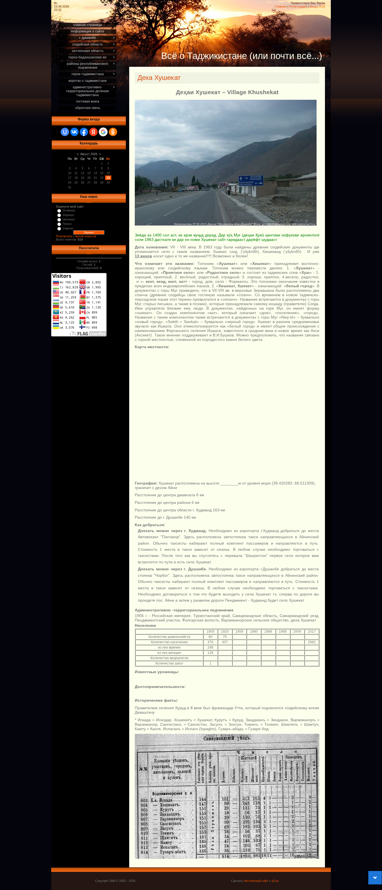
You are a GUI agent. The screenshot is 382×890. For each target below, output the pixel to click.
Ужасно (68, 228)
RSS (322, 6)
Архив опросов (85, 236)
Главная (281, 6)
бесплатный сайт (256, 880)
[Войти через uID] (65, 132)
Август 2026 (88, 154)
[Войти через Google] (103, 131)
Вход (313, 6)
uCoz (275, 880)
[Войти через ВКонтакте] (74, 132)
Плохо (67, 224)
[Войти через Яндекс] (93, 132)
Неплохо (69, 219)
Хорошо (68, 215)
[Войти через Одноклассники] (113, 132)
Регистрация (298, 6)
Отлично (69, 210)
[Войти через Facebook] (84, 132)
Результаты (64, 236)
